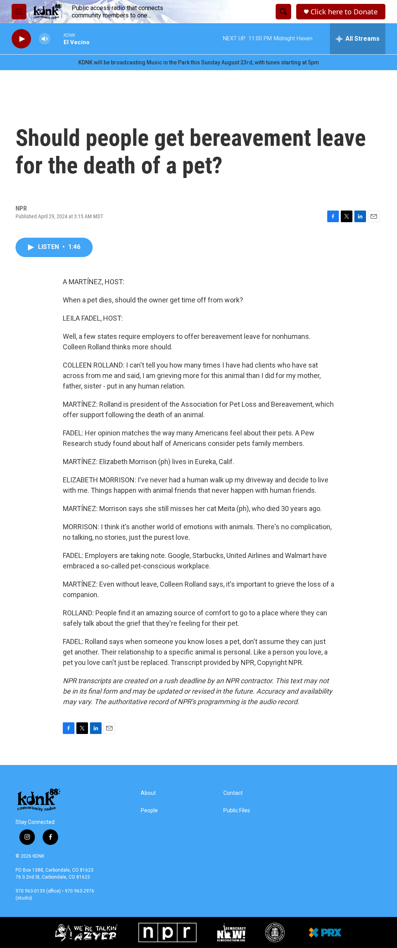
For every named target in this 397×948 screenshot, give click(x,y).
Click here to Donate (344, 12)
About (148, 793)
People (149, 810)
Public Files (236, 810)
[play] (21, 39)
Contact (233, 793)
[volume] (44, 39)
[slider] (57, 39)
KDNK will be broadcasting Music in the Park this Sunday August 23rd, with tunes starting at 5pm (198, 62)
